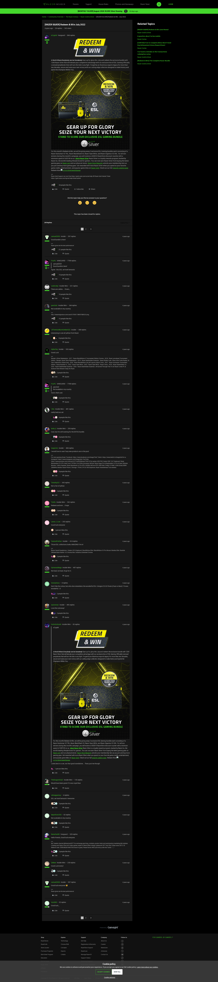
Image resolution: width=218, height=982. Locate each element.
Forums (76, 4)
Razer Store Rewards (95, 163)
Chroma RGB (65, 944)
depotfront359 (56, 815)
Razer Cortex (141, 39)
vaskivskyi (54, 286)
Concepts (64, 947)
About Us (104, 941)
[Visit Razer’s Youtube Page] (122, 954)
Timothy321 (55, 482)
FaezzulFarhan (56, 541)
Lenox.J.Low (55, 522)
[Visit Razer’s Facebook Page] (122, 941)
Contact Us (104, 954)
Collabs (63, 954)
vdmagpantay (56, 795)
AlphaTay (54, 349)
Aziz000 (54, 902)
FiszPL (53, 261)
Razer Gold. (95, 168)
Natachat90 (55, 834)
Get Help (83, 941)
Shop (42, 937)
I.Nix (52, 409)
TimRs (53, 502)
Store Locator (45, 947)
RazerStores (44, 941)
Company (104, 937)
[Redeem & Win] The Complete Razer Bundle (153, 61)
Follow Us (124, 937)
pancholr (54, 305)
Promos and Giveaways (124, 4)
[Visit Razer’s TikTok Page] (122, 957)
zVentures (104, 951)
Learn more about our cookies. (147, 967)
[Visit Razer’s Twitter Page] (122, 951)
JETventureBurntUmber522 (60, 330)
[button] (171, 4)
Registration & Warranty (88, 944)
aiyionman (55, 605)
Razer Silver (145, 4)
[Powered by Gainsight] (109, 928)
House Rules (103, 4)
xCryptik (54, 35)
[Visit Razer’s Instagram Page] (122, 944)
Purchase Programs (47, 951)
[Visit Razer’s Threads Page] (122, 947)
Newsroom (104, 947)
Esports (63, 951)
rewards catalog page (120, 168)
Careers (103, 944)
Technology (64, 941)
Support (89, 4)
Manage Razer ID (86, 954)
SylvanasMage (56, 567)
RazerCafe (44, 944)
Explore (63, 937)
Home (44, 17)
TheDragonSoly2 (57, 780)
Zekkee (53, 862)
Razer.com (66, 163)
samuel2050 (55, 236)
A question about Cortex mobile (148, 36)
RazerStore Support (87, 947)
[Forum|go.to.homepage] (54, 4)
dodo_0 (53, 428)
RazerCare (84, 951)
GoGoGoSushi (56, 624)
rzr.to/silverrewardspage (72, 170)
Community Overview (56, 17)
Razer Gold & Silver (87, 17)
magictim (54, 448)
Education (44, 958)
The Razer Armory (72, 17)
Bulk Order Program (47, 954)
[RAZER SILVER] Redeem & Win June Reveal (152, 29)
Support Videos (85, 958)
